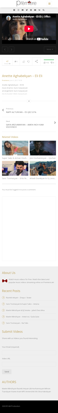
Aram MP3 (21, 391)
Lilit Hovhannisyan (36, 388)
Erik (36, 391)
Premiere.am (48, 282)
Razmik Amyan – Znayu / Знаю (18, 297)
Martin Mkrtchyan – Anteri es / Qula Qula (22, 316)
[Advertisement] (29, 229)
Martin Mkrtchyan (9, 388)
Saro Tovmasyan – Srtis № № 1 (16, 178)
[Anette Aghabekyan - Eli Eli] (28, 3)
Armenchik (30, 391)
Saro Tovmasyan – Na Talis (17, 323)
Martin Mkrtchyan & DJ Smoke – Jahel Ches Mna (25, 310)
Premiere (5, 80)
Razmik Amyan (23, 388)
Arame (14, 391)
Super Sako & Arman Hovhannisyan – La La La (23, 158)
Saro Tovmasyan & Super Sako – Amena (22, 304)
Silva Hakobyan (44, 391)
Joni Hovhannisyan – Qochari (43, 158)
